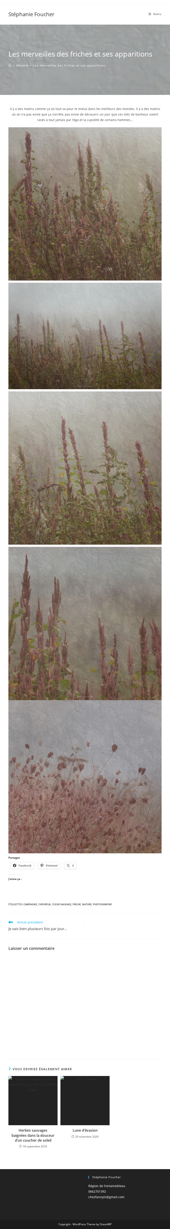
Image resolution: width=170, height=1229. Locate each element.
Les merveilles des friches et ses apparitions (69, 65)
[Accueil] (10, 65)
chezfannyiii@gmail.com (106, 1197)
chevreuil (44, 904)
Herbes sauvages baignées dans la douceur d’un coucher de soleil (33, 1135)
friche (77, 904)
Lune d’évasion (85, 1130)
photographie (102, 904)
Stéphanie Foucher (31, 14)
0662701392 (97, 1191)
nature (87, 904)
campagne (30, 904)
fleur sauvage (61, 904)
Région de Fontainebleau (106, 1186)
